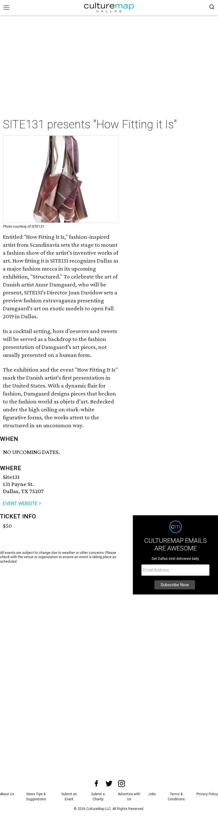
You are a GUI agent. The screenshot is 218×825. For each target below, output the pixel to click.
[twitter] (109, 783)
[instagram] (121, 783)
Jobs (152, 794)
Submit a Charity (98, 796)
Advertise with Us (129, 796)
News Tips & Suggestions (36, 796)
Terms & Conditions (176, 796)
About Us (7, 794)
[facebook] (96, 783)
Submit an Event (69, 796)
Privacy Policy (207, 794)
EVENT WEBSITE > (22, 503)
